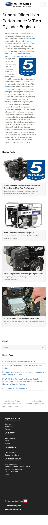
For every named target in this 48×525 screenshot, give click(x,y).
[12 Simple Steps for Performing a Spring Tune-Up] (24, 301)
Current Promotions (12, 455)
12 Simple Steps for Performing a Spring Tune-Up (22, 318)
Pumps (7, 429)
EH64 (7, 87)
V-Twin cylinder (29, 39)
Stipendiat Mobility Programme (16, 388)
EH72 (32, 89)
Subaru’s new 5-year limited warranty (18, 56)
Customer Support (13, 506)
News (7, 441)
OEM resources (10, 453)
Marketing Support (13, 509)
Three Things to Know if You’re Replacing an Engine (23, 274)
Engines (8, 424)
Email (7, 474)
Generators (9, 427)
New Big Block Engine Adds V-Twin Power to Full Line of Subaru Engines (11, 403)
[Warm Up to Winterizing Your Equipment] (24, 216)
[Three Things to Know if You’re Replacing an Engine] (24, 258)
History (7, 443)
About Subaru (10, 438)
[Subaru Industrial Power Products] (16, 4)
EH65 (7, 89)
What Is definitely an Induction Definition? (20, 361)
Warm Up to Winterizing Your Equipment (19, 233)
